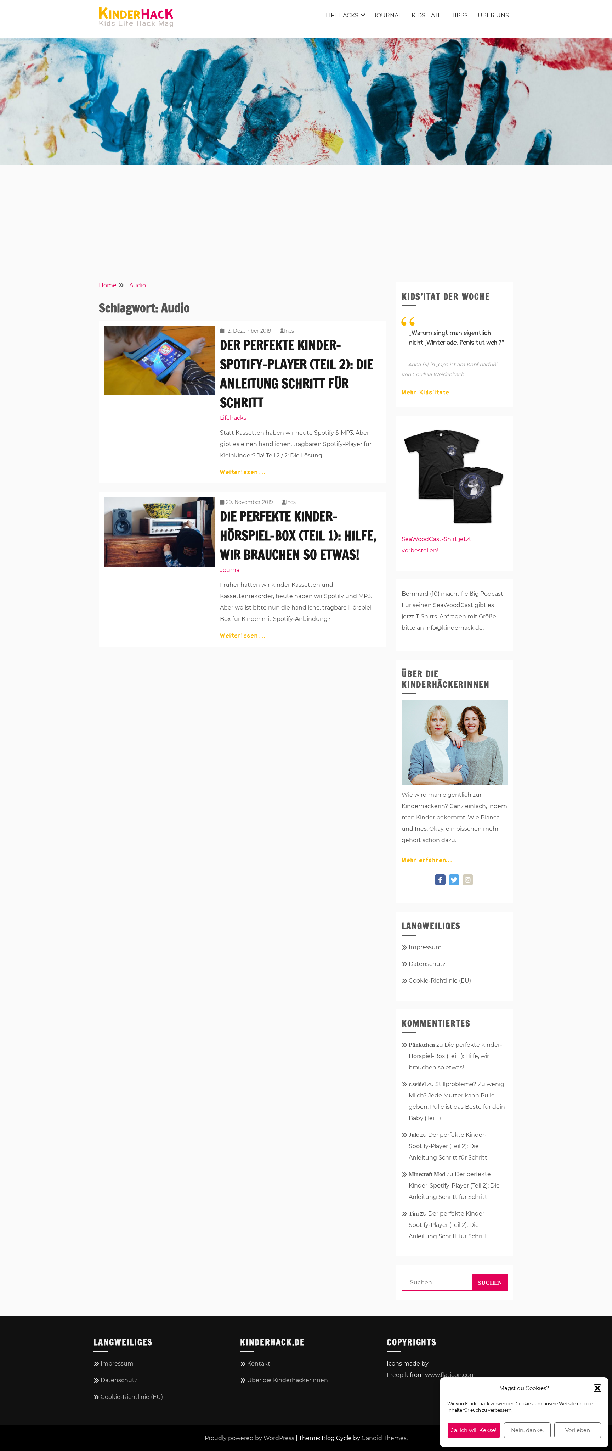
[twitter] (454, 879)
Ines (289, 331)
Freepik (397, 1375)
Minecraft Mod (427, 1174)
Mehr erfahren (424, 860)
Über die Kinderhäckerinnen (287, 1380)
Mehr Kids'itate (426, 392)
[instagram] (468, 879)
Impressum (425, 947)
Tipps (460, 15)
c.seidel (417, 1084)
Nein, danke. (527, 1430)
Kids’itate (427, 15)
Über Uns (493, 15)
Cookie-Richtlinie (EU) (440, 980)
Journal (388, 15)
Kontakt (258, 1363)
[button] (597, 1388)
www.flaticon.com (450, 1375)
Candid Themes (384, 1438)
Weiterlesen (240, 472)
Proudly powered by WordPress (249, 1438)
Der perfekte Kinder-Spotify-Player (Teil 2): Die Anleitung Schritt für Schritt (448, 1146)
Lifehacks (342, 15)
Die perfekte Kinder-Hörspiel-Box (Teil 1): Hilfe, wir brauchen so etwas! (298, 535)
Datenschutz (427, 964)
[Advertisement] (306, 222)
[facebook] (440, 879)
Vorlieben (577, 1430)
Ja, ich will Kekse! (474, 1430)
